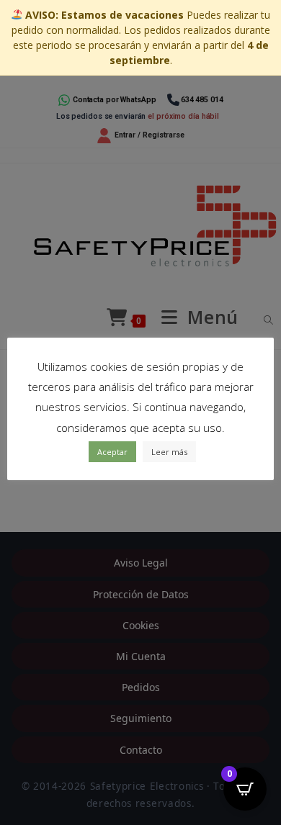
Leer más (169, 451)
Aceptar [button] (112, 451)
